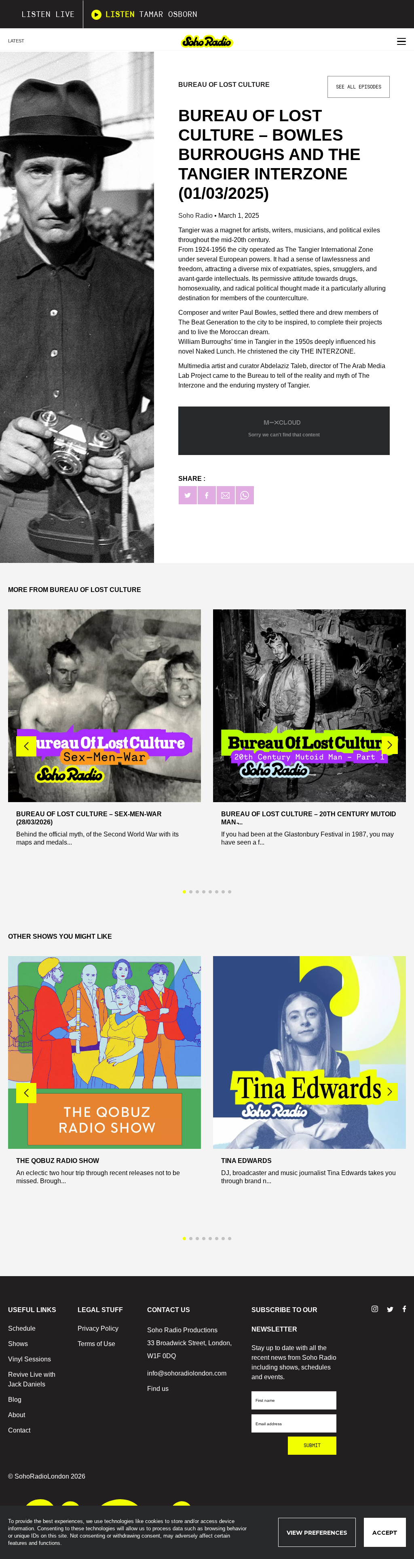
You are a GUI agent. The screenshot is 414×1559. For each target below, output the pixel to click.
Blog (14, 1399)
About (16, 1415)
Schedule (22, 1328)
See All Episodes (358, 86)
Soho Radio (196, 215)
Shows (18, 1343)
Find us (158, 1388)
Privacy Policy (98, 1328)
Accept (384, 1532)
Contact (19, 1430)
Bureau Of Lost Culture (224, 84)
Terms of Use (96, 1343)
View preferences (317, 1532)
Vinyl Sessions (29, 1359)
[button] (390, 745)
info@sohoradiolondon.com (186, 1373)
